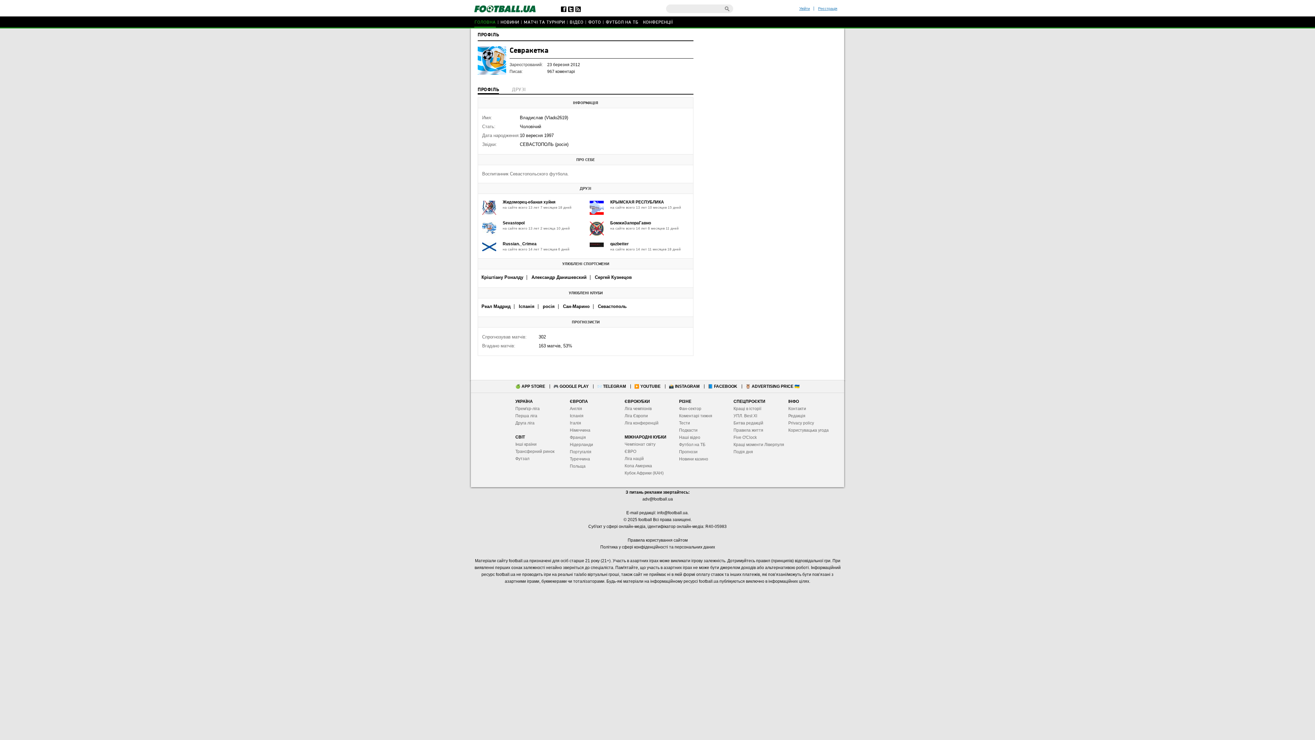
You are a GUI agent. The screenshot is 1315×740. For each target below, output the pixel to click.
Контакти (797, 408)
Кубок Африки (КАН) (644, 473)
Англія (576, 408)
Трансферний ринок (534, 451)
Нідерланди (581, 444)
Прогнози (688, 451)
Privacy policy (801, 423)
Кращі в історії (747, 408)
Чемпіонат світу (640, 444)
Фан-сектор (690, 408)
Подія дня (743, 451)
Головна (485, 22)
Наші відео (689, 437)
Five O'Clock (745, 437)
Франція (578, 437)
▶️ (647, 386)
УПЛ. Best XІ (745, 416)
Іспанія (527, 306)
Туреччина (580, 459)
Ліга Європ (635, 416)
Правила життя (748, 430)
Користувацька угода (808, 430)
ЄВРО (630, 451)
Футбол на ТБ (622, 22)
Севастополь (612, 306)
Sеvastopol (514, 223)
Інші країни (526, 444)
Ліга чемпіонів (638, 408)
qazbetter (619, 244)
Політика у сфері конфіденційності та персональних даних (657, 547)
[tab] (488, 90)
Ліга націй (634, 458)
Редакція (796, 416)
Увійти (804, 9)
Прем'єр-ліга (527, 408)
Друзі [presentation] (519, 89)
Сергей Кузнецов (613, 277)
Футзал (522, 458)
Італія (575, 423)
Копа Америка (638, 466)
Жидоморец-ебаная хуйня (529, 202)
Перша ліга (526, 416)
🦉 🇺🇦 (773, 386)
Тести (684, 423)
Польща (578, 466)
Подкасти (688, 430)
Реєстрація (827, 9)
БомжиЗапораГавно (630, 223)
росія (549, 306)
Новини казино (693, 459)
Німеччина (580, 430)
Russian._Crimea (520, 244)
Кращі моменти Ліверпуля (759, 444)
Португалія (580, 451)
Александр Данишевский (559, 277)
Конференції (658, 22)
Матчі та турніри (544, 22)
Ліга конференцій (642, 423)
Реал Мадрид (496, 306)
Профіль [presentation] (488, 89)
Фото (594, 22)
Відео (577, 22)
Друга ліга (525, 423)
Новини (510, 22)
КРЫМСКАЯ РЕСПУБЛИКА (637, 202)
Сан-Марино (576, 306)
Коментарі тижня (695, 416)
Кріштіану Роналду (502, 277)
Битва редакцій (748, 423)
